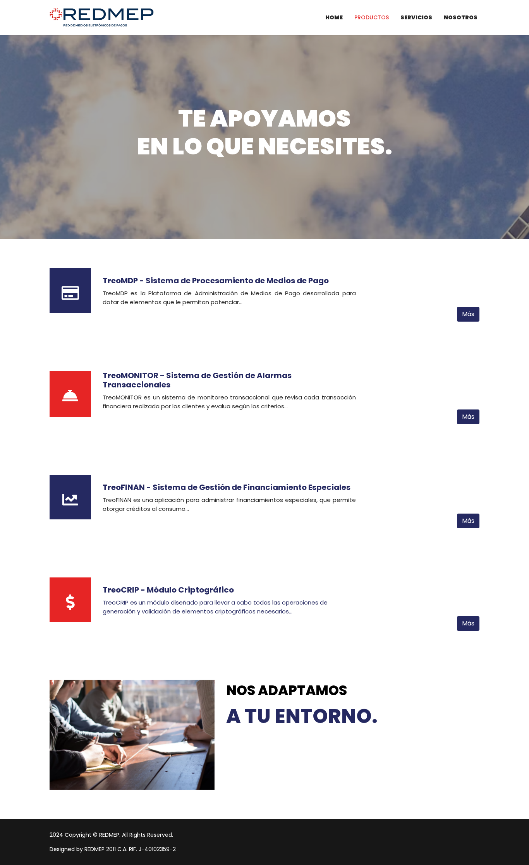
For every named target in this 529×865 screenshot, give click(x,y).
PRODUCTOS (371, 17)
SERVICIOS (416, 17)
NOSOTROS (460, 17)
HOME (334, 17)
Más (468, 314)
